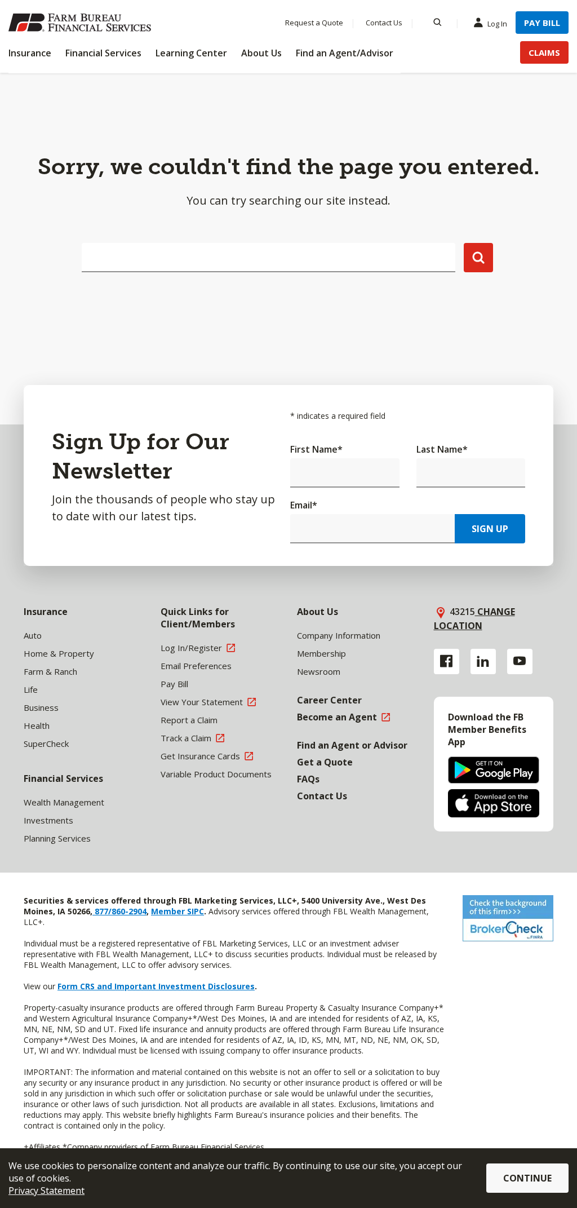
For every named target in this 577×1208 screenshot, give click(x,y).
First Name (316, 449)
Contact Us (384, 22)
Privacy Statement (46, 1190)
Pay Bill (542, 22)
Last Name (442, 449)
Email (303, 505)
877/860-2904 (119, 911)
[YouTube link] (519, 661)
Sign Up (490, 529)
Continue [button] (527, 1178)
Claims (544, 52)
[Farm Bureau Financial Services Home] (81, 23)
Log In (497, 24)
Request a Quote (314, 22)
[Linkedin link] (483, 661)
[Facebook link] (446, 661)
